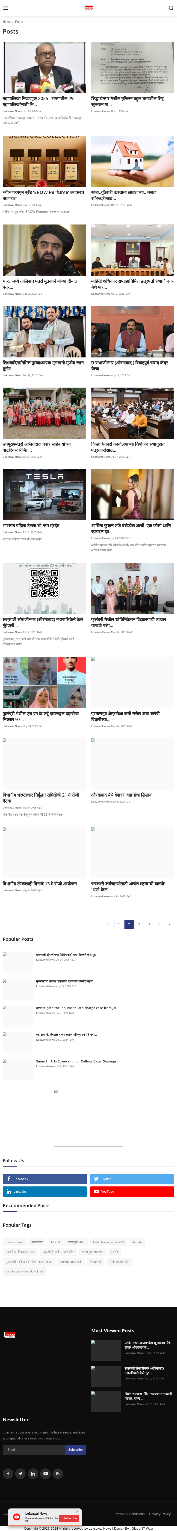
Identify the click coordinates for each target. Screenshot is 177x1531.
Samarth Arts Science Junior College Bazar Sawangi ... (78, 1061)
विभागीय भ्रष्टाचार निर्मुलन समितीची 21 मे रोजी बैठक (41, 798)
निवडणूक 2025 (76, 1242)
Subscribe (75, 1449)
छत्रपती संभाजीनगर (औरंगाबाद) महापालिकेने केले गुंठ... (67, 954)
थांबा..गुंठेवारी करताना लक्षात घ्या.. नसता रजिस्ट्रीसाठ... (123, 195)
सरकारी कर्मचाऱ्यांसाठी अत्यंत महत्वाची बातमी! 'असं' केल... (128, 887)
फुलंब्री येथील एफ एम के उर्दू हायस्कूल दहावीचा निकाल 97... (41, 716)
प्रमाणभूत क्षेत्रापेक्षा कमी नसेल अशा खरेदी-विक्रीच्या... (126, 716)
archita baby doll (71, 1261)
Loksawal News (12, 111)
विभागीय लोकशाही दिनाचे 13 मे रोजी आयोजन (40, 884)
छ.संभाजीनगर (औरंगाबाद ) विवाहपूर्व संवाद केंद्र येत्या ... (129, 366)
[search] (171, 8)
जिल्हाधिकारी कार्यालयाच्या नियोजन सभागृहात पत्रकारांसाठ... (128, 447)
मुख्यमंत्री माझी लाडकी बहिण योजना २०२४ (29, 1261)
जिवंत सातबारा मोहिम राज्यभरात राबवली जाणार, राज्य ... (148, 1396)
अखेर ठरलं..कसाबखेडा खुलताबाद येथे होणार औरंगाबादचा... (148, 1345)
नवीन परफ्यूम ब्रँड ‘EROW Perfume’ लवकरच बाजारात (43, 195)
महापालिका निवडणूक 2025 (20, 1252)
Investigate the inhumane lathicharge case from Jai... (77, 1008)
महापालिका (37, 1242)
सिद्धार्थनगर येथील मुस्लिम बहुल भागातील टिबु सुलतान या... (127, 101)
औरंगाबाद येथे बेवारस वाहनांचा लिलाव (121, 795)
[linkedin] (33, 1473)
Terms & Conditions (130, 1514)
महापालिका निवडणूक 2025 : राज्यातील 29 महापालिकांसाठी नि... (38, 101)
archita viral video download (24, 1271)
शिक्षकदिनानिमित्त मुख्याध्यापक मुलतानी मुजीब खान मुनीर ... (43, 366)
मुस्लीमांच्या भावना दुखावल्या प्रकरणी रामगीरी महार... (65, 981)
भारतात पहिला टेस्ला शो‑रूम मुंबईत (31, 526)
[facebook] (8, 1473)
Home (7, 21)
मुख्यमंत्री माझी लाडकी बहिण (58, 1252)
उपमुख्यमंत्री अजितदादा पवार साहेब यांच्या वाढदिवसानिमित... (37, 447)
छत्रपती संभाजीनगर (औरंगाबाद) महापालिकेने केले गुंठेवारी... (43, 622)
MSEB (55, 1242)
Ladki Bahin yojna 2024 (108, 1242)
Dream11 (95, 1261)
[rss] (58, 1473)
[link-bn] (88, 1118)
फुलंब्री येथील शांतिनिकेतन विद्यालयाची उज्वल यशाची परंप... (128, 622)
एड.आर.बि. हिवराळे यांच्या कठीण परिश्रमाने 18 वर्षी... (66, 1034)
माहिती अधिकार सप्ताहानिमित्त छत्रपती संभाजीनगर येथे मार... (132, 284)
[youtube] (45, 1473)
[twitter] (20, 1473)
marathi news (15, 1242)
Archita (137, 1242)
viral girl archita (92, 1252)
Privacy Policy (160, 1514)
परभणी (114, 1252)
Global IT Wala (142, 1528)
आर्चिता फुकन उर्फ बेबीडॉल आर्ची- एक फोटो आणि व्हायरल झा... (131, 529)
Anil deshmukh (119, 1261)
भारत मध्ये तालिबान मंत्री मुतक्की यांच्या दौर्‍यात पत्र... (40, 284)
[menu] (6, 8)
